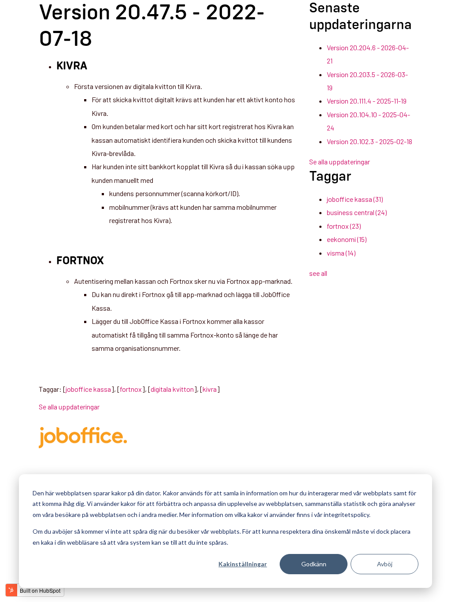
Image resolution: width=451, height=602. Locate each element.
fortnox (131, 389)
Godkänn (313, 564)
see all (318, 273)
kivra (210, 389)
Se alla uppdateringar (69, 406)
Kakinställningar (242, 564)
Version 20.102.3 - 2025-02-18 (369, 141)
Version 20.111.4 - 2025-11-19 (367, 101)
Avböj (384, 564)
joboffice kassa (88, 389)
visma (341, 253)
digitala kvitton (172, 389)
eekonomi (346, 239)
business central (357, 212)
